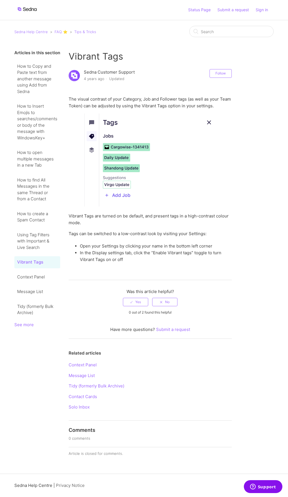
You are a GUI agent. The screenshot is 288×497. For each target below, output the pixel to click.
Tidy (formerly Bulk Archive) (35, 310)
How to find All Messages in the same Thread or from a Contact (33, 189)
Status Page (199, 9)
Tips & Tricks (85, 31)
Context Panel (31, 277)
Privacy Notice (70, 485)
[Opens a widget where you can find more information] (263, 487)
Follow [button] (220, 73)
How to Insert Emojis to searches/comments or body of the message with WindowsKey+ (37, 121)
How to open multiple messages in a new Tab (35, 159)
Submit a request (233, 9)
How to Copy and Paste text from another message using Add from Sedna (34, 78)
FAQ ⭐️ (61, 31)
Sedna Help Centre (31, 31)
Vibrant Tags (30, 262)
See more (24, 324)
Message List (30, 291)
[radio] (135, 302)
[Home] (27, 12)
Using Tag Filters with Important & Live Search (33, 241)
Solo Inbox (79, 407)
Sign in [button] (262, 9)
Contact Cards (83, 396)
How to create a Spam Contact (32, 217)
